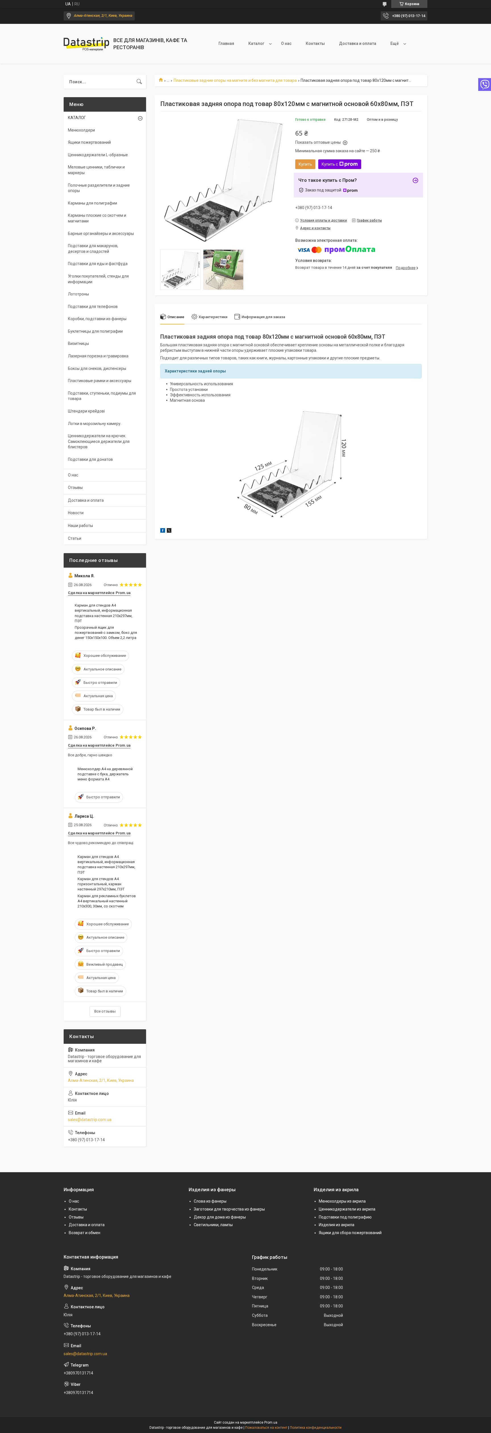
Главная (226, 43)
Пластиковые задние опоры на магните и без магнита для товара (235, 80)
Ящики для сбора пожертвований (350, 1232)
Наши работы (80, 525)
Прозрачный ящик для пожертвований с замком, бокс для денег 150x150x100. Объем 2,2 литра (106, 632)
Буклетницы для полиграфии (95, 331)
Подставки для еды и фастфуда (98, 263)
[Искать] (139, 82)
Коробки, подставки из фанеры (97, 318)
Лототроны (78, 294)
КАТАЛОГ (77, 117)
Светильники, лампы (213, 1224)
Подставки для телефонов (93, 306)
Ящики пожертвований (89, 142)
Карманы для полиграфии (92, 203)
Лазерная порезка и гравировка (98, 356)
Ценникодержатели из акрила (347, 1209)
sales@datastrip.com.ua (89, 1119)
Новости (76, 513)
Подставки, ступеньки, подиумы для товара (102, 396)
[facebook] (162, 531)
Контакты (315, 43)
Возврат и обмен (84, 1232)
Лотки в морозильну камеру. (94, 423)
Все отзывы (105, 1011)
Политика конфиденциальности (316, 1428)
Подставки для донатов (90, 459)
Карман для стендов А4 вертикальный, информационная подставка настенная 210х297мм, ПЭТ (103, 613)
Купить (305, 164)
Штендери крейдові (86, 411)
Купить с (330, 164)
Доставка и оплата (357, 43)
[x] (169, 531)
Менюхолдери (81, 130)
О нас (286, 43)
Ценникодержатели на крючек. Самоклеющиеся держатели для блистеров (99, 441)
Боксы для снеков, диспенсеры (97, 368)
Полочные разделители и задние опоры (99, 188)
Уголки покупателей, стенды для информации (98, 279)
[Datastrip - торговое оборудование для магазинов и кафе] (86, 44)
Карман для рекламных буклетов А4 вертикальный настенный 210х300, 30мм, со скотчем (107, 901)
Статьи (74, 538)
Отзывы (75, 487)
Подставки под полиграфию (345, 1217)
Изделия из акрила (336, 1224)
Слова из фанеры (210, 1201)
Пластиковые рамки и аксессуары (99, 380)
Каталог (256, 43)
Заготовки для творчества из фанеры (229, 1209)
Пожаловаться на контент (266, 1428)
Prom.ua (270, 1422)
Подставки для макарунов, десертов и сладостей (93, 248)
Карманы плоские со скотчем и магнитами (97, 218)
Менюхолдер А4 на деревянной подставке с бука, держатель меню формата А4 (105, 774)
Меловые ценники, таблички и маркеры (96, 170)
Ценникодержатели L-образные (98, 155)
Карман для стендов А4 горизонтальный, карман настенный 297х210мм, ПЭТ (101, 884)
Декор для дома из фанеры (220, 1217)
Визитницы (78, 343)
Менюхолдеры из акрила (342, 1201)
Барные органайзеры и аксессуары (101, 233)
